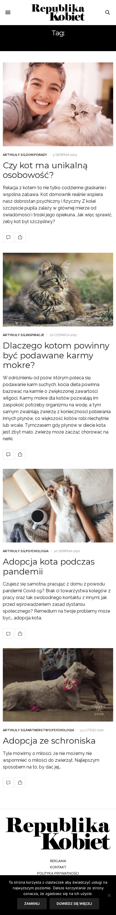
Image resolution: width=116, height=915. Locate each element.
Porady (40, 154)
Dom (30, 154)
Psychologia (37, 551)
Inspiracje (35, 335)
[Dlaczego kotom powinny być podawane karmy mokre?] (58, 289)
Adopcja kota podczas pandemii (49, 567)
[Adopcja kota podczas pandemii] (58, 506)
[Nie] (109, 895)
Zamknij (32, 903)
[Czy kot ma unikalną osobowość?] (58, 104)
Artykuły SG (14, 154)
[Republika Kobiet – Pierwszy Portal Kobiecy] (58, 12)
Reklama (58, 861)
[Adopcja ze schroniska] (58, 685)
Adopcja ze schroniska (49, 741)
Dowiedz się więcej (74, 903)
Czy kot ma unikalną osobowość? (45, 170)
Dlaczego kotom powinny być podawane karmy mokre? (56, 356)
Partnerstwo (38, 730)
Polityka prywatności (58, 873)
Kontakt (58, 867)
